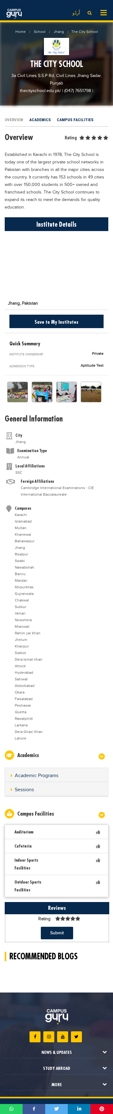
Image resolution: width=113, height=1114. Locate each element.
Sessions (24, 790)
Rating (71, 137)
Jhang (59, 31)
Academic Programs (36, 776)
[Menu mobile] (103, 12)
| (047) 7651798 (76, 90)
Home (20, 31)
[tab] (56, 775)
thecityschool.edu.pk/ (41, 90)
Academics (40, 119)
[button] (56, 776)
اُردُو (76, 13)
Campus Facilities (75, 119)
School (40, 31)
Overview (14, 119)
